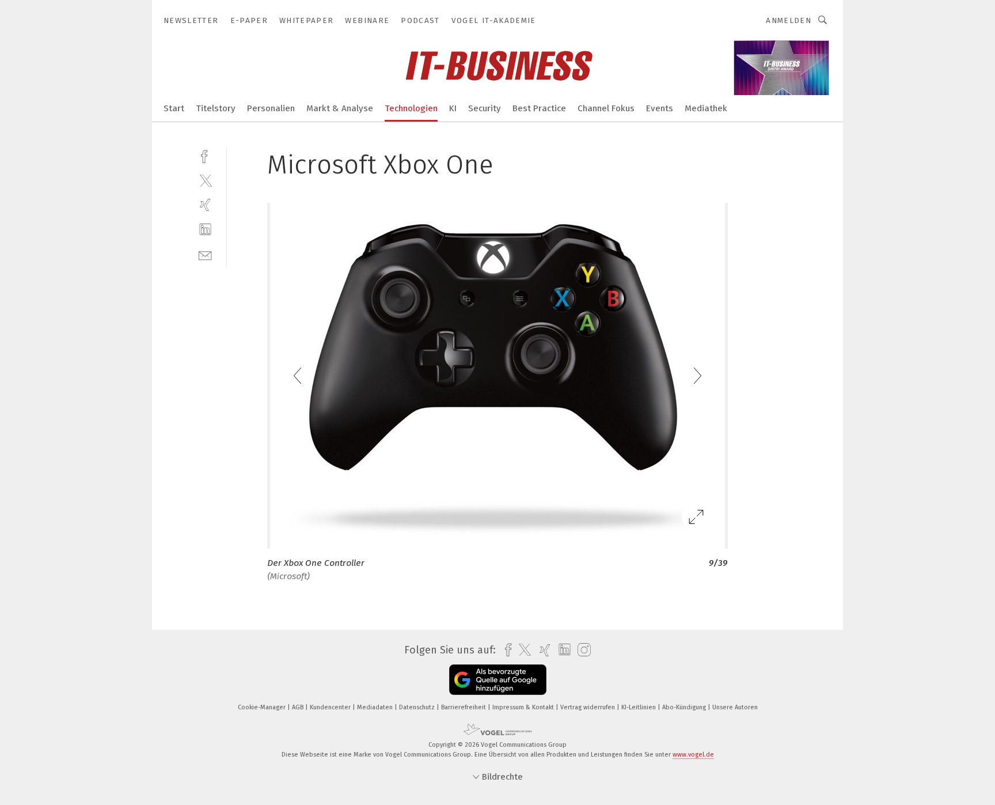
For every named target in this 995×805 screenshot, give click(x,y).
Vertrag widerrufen (588, 707)
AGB (298, 707)
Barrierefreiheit (464, 707)
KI (453, 108)
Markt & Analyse (339, 108)
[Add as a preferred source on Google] (497, 679)
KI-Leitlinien (639, 707)
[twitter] (205, 180)
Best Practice (539, 108)
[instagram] (581, 650)
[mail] (205, 254)
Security (484, 108)
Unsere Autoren (735, 707)
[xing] (205, 205)
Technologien (411, 108)
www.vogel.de (693, 754)
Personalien (271, 108)
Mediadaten (375, 707)
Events (659, 108)
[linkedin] (205, 229)
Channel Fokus (606, 108)
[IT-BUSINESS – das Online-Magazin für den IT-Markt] (174, 107)
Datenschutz (417, 707)
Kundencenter (331, 707)
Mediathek (706, 108)
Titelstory (216, 108)
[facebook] (205, 155)
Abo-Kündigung (685, 707)
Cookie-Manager (262, 707)
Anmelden (788, 20)
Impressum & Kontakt (524, 707)
